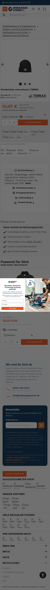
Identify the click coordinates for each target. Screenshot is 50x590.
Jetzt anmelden (12, 308)
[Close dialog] (48, 279)
